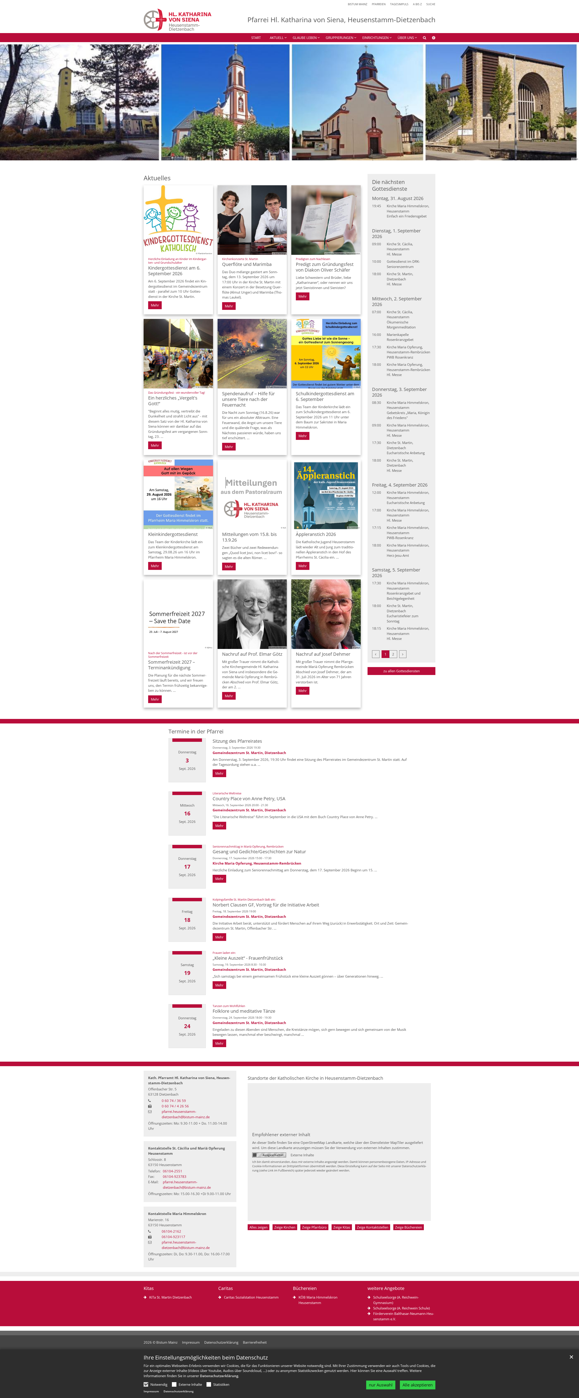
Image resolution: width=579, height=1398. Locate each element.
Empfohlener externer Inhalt (281, 1134)
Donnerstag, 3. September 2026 (399, 392)
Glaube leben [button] (305, 37)
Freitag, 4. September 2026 (399, 485)
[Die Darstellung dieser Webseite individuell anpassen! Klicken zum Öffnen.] (430, 38)
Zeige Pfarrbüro (314, 1227)
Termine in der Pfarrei (195, 731)
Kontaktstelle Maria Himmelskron (177, 1213)
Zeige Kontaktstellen (372, 1227)
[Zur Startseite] (177, 20)
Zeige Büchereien (408, 1227)
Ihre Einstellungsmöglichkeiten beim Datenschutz (206, 1357)
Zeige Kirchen (284, 1227)
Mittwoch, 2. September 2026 (397, 301)
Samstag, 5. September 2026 (396, 572)
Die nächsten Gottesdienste (389, 185)
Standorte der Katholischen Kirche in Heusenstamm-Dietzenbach (315, 1078)
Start (256, 37)
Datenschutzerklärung (219, 1376)
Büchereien (305, 1288)
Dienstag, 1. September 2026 (396, 233)
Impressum (151, 1391)
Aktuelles (157, 178)
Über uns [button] (406, 37)
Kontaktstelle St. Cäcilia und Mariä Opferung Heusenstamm (186, 1151)
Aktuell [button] (277, 37)
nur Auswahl (381, 1385)
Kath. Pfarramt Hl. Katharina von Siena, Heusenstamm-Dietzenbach (189, 1080)
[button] (421, 38)
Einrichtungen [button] (375, 37)
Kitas (149, 1288)
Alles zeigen (258, 1227)
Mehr (155, 305)
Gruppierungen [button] (339, 37)
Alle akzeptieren (418, 1385)
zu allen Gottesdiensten (401, 671)
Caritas (225, 1288)
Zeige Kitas (341, 1227)
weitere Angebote (386, 1288)
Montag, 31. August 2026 (397, 198)
